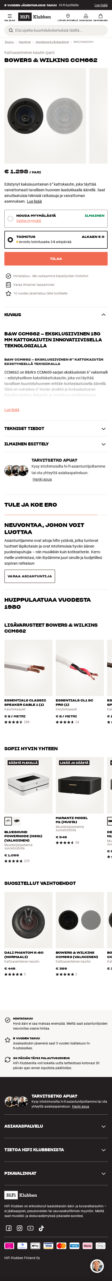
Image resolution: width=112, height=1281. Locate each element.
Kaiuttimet (25, 41)
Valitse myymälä (28, 221)
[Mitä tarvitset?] (97, 1266)
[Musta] (17, 796)
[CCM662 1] (45, 116)
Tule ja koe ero (30, 504)
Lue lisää (101, 5)
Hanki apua (42, 479)
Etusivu (9, 41)
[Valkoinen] (8, 796)
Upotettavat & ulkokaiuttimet (52, 41)
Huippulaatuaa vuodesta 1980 (47, 556)
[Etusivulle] (34, 16)
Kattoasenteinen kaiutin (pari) (29, 52)
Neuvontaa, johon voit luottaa (44, 529)
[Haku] (11, 30)
